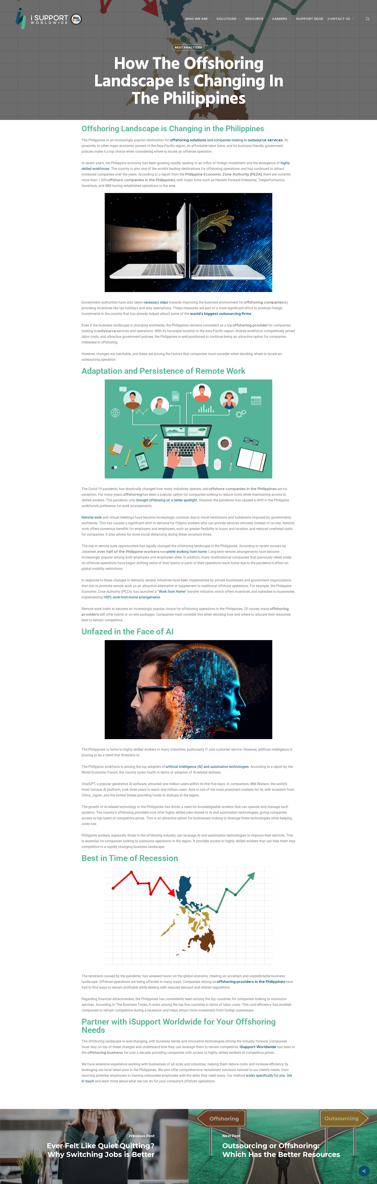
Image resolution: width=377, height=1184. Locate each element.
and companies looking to (226, 140)
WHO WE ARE (196, 19)
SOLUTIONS (226, 19)
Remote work (92, 517)
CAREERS (279, 19)
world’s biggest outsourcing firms (220, 314)
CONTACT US (338, 19)
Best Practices (188, 47)
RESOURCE (254, 19)
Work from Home (172, 591)
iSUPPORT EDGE (309, 19)
